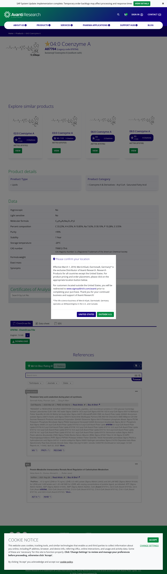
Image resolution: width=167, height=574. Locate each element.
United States (86, 314)
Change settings (149, 545)
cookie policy (66, 561)
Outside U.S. (105, 314)
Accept (153, 539)
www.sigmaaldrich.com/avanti (81, 288)
